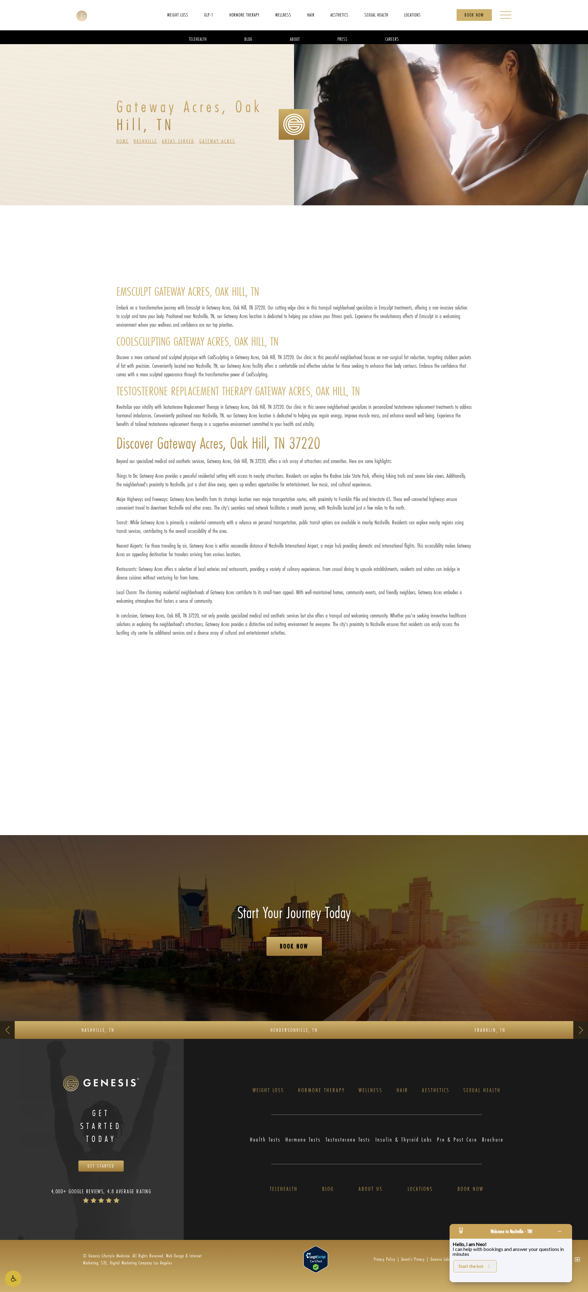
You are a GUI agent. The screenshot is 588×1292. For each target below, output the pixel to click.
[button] (13, 1279)
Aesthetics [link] (339, 14)
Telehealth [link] (198, 39)
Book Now (474, 15)
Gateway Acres (217, 140)
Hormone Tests (303, 1139)
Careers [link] (392, 39)
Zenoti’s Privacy (413, 1259)
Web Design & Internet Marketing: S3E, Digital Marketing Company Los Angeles (142, 1259)
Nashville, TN (98, 1029)
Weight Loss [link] (177, 14)
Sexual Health (482, 1090)
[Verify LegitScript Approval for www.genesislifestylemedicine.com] (315, 1259)
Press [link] (342, 39)
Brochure (492, 1139)
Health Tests (265, 1139)
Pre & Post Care (457, 1139)
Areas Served (178, 140)
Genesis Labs (440, 1259)
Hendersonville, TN (294, 1029)
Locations (420, 1189)
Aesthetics (436, 1090)
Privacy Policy (384, 1259)
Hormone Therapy (321, 1090)
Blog (328, 1189)
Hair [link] (311, 14)
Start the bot (471, 1266)
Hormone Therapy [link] (244, 14)
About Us (371, 1189)
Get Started (101, 1166)
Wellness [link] (283, 14)
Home (122, 140)
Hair (402, 1090)
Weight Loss (268, 1090)
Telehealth (284, 1189)
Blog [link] (248, 39)
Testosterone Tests (348, 1139)
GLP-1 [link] (208, 14)
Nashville (145, 140)
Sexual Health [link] (376, 14)
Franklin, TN (490, 1029)
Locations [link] (412, 14)
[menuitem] (177, 14)
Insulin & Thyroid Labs (403, 1139)
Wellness (371, 1090)
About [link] (295, 39)
